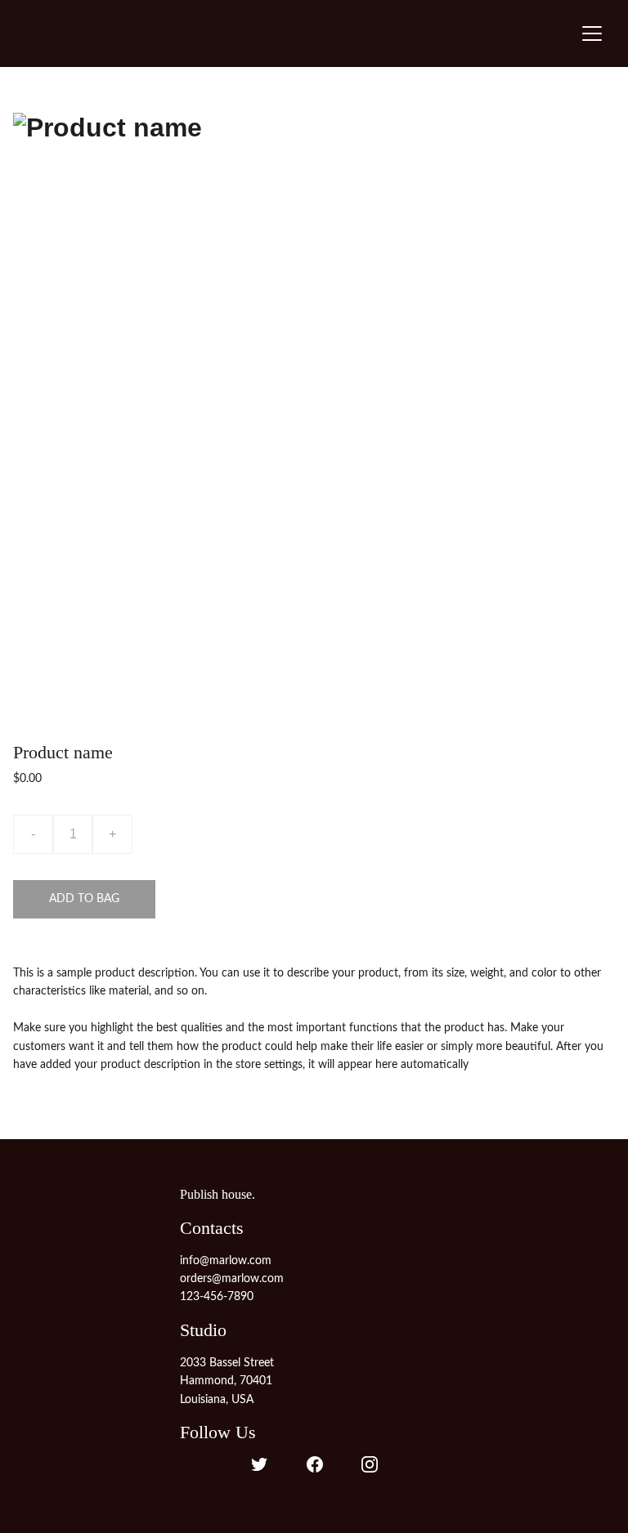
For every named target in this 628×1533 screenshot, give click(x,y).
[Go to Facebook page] (315, 1464)
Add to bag (84, 899)
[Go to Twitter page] (259, 1464)
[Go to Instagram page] (369, 1464)
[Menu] (592, 33)
